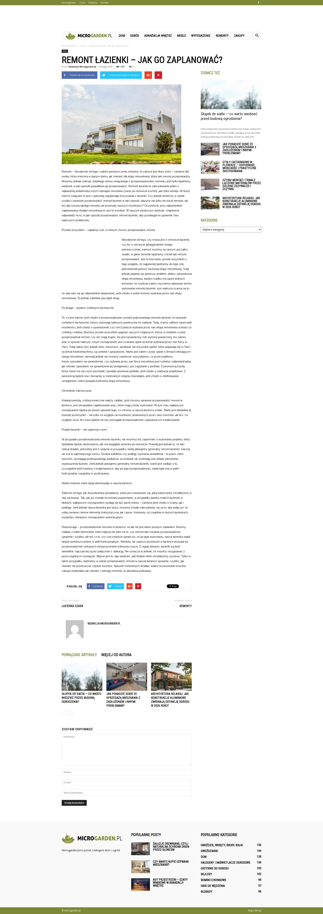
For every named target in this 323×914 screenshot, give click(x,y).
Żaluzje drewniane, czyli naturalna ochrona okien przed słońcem (171, 846)
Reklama (93, 2)
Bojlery (206, 874)
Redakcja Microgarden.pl (82, 66)
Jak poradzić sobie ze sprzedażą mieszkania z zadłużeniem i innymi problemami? (239, 148)
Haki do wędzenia (213, 886)
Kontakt (104, 2)
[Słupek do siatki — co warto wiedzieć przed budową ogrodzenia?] (82, 677)
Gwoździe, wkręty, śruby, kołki (222, 845)
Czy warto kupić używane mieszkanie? (171, 863)
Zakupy (239, 35)
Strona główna (69, 2)
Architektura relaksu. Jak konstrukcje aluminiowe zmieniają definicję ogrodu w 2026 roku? (241, 202)
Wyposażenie (200, 35)
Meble (181, 35)
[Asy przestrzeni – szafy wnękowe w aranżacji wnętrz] (140, 884)
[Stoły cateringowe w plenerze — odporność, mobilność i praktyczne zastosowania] (210, 167)
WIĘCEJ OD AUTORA (116, 655)
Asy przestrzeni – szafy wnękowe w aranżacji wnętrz (170, 882)
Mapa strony (254, 910)
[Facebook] (258, 2)
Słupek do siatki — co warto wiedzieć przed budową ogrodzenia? (81, 697)
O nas (82, 2)
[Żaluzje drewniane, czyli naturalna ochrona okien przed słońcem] (140, 848)
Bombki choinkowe (213, 880)
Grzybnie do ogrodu (215, 868)
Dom (122, 35)
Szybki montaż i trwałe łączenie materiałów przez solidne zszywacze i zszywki (241, 184)
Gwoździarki (209, 851)
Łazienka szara (72, 606)
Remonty (222, 35)
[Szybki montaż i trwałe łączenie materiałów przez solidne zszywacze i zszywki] (210, 185)
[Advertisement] (161, 18)
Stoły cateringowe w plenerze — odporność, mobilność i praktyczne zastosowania (239, 166)
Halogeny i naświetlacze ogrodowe (225, 862)
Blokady (206, 891)
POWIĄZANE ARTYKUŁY (79, 655)
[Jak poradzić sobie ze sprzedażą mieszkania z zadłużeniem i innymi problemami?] (126, 677)
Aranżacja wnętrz (158, 35)
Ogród (134, 35)
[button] (256, 35)
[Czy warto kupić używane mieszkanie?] (140, 866)
